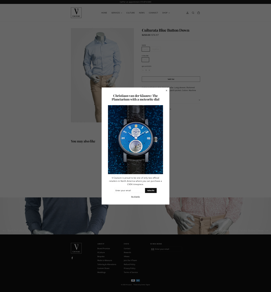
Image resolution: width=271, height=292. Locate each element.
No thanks (135, 196)
